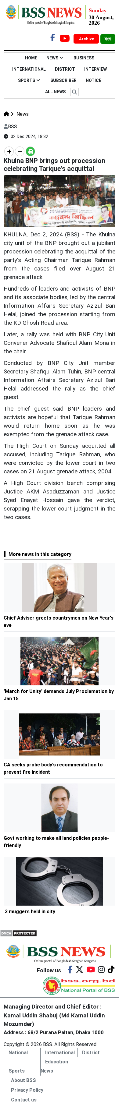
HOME (31, 57)
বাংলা (107, 39)
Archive (87, 39)
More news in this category (40, 554)
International (29, 69)
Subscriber (63, 80)
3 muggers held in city (30, 911)
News (52, 57)
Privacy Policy (27, 1090)
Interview (95, 69)
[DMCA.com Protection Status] (18, 933)
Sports (26, 80)
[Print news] (30, 151)
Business (84, 57)
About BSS (23, 1080)
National (18, 1052)
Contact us (24, 1100)
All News (55, 91)
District (65, 69)
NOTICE (93, 80)
